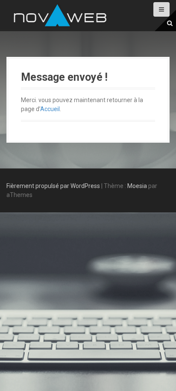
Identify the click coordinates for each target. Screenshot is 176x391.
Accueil (50, 109)
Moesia (137, 185)
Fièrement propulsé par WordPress (53, 185)
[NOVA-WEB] (60, 15)
